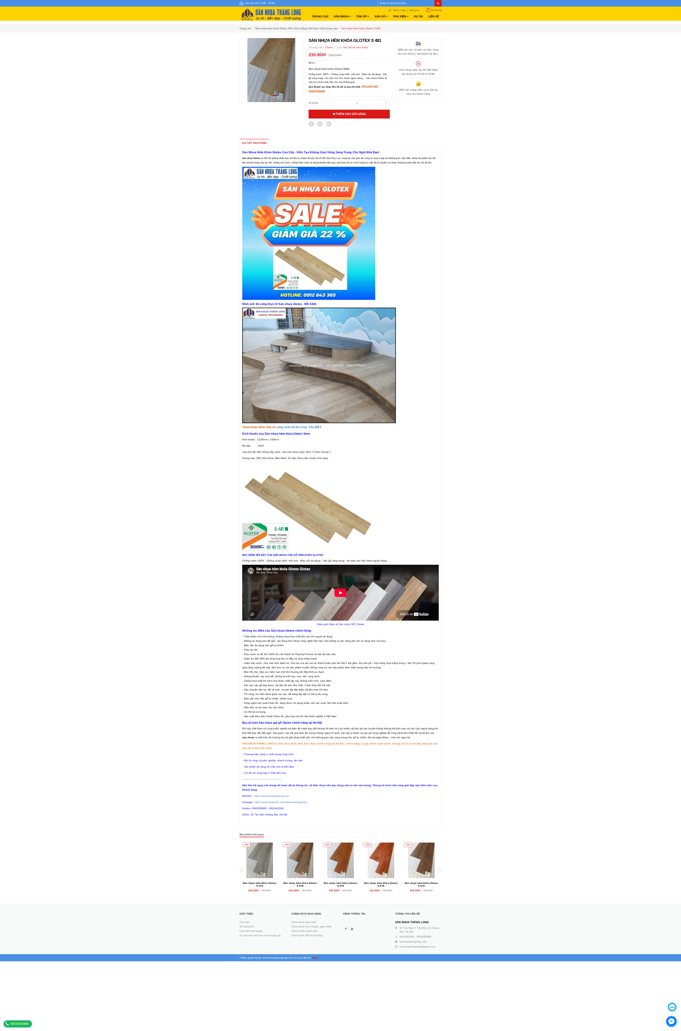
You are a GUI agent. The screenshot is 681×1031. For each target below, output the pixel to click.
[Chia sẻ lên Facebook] (311, 124)
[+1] (328, 124)
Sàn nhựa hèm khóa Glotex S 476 (340, 884)
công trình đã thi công (291, 427)
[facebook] (345, 928)
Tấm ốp (362, 16)
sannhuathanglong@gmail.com (418, 946)
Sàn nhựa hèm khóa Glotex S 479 (300, 884)
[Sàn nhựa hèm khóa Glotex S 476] (340, 860)
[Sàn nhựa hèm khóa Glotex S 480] (421, 860)
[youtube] (352, 928)
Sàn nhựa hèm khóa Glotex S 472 (381, 884)
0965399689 (424, 936)
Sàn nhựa (341, 16)
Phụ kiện (400, 16)
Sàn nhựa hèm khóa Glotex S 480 (421, 884)
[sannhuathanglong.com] (271, 12)
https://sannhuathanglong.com (271, 795)
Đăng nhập (399, 10)
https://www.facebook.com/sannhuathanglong (280, 802)
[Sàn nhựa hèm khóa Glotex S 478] (259, 860)
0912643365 (407, 936)
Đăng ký (414, 10)
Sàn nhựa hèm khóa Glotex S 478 (259, 884)
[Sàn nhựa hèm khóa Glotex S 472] (381, 860)
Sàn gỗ (380, 16)
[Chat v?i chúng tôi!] (671, 1021)
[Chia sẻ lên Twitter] (320, 124)
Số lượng (313, 103)
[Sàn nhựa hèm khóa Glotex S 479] (300, 860)
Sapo (315, 957)
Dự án (418, 16)
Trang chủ (320, 16)
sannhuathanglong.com (413, 941)
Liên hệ (433, 16)
